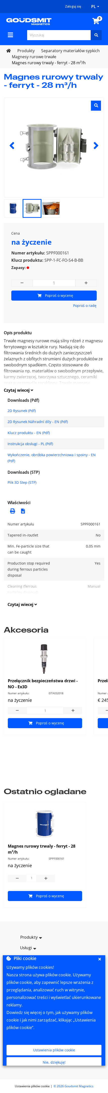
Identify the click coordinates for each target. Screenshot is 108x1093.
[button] (22, 510)
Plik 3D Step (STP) (22, 482)
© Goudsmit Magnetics (73, 1086)
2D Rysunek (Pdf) (22, 410)
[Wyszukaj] (96, 35)
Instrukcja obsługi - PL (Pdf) (30, 443)
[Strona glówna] (28, 21)
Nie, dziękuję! (54, 1062)
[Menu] (10, 35)
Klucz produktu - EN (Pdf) (29, 432)
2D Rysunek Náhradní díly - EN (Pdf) (38, 421)
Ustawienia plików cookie (54, 1050)
